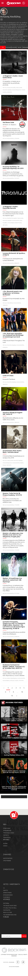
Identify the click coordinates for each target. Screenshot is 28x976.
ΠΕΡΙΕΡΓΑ (6, 835)
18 (22, 692)
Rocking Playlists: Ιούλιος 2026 (14, 755)
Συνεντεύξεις (14, 47)
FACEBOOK (17, 962)
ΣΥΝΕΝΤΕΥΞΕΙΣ (8, 869)
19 (12, 696)
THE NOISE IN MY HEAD (10, 905)
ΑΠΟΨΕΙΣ (6, 899)
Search (23, 3)
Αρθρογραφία (25, 47)
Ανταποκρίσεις (8, 47)
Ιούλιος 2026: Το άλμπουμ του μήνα (14, 738)
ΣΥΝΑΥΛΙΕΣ (7, 854)
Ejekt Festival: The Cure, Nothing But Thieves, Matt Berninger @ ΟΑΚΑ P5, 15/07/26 (14, 788)
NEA (4, 824)
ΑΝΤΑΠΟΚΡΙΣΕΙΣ (7, 858)
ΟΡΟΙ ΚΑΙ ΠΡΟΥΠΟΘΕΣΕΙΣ (14, 966)
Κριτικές (19, 47)
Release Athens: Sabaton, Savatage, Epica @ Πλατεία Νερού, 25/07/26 (14, 771)
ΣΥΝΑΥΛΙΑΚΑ (6, 828)
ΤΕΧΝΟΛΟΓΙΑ (6, 837)
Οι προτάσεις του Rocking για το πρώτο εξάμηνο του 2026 (14, 719)
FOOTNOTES (6, 910)
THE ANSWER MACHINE (9, 915)
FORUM (6, 917)
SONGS (5, 846)
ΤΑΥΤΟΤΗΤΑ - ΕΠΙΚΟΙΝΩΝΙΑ (8, 962)
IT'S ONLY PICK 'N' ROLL (10, 908)
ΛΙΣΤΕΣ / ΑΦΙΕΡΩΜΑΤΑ (11, 884)
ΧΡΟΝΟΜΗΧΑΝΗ (8, 895)
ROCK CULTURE (7, 912)
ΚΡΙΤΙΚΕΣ (6, 839)
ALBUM (5, 843)
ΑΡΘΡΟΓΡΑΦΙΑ (7, 892)
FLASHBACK (6, 897)
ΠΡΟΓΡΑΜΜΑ (7, 860)
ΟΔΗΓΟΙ (5, 890)
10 (4, 888)
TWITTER (23, 962)
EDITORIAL (6, 903)
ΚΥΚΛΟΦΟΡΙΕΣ (7, 830)
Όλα (3, 47)
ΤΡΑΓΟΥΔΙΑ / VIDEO (8, 833)
